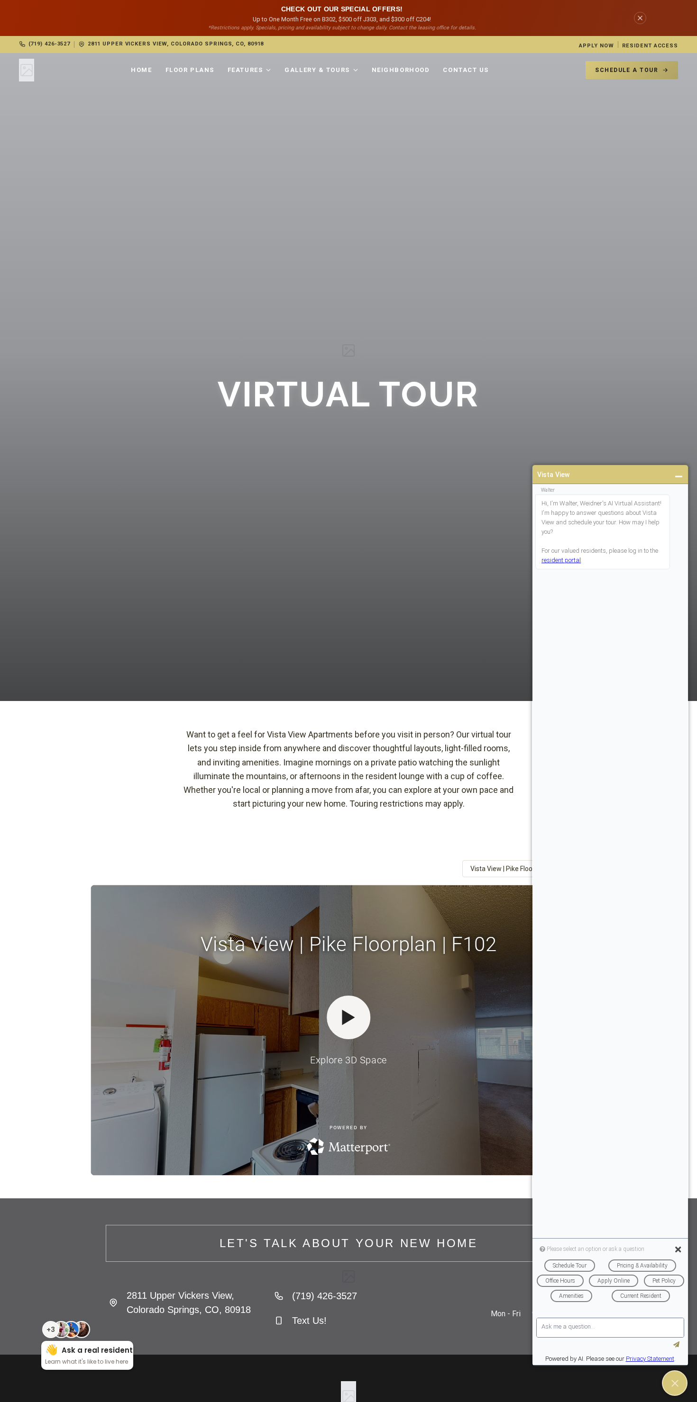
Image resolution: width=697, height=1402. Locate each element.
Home (141, 69)
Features (245, 69)
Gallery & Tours (316, 69)
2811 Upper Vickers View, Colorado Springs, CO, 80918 (176, 44)
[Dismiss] (640, 18)
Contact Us (466, 69)
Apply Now (596, 46)
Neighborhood (401, 69)
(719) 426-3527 (49, 44)
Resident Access (650, 46)
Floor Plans (189, 69)
